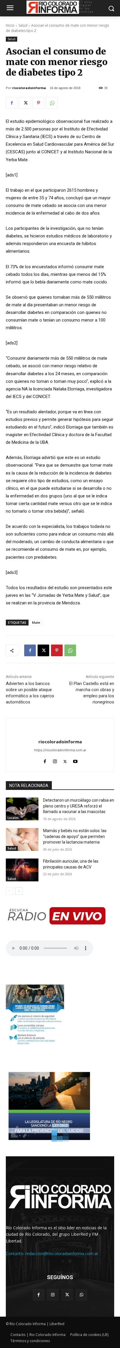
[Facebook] (11, 103)
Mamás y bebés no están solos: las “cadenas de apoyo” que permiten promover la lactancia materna (75, 836)
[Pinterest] (38, 103)
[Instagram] (55, 760)
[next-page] (18, 891)
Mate (36, 622)
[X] (25, 103)
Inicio (10, 25)
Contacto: (15, 1253)
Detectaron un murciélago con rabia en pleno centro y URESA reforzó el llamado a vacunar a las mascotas (78, 806)
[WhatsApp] (52, 103)
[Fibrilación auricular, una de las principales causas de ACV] (22, 870)
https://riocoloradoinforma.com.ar (60, 750)
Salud (22, 25)
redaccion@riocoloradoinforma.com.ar (61, 1253)
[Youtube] (75, 760)
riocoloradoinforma (29, 88)
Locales (13, 818)
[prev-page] (9, 891)
